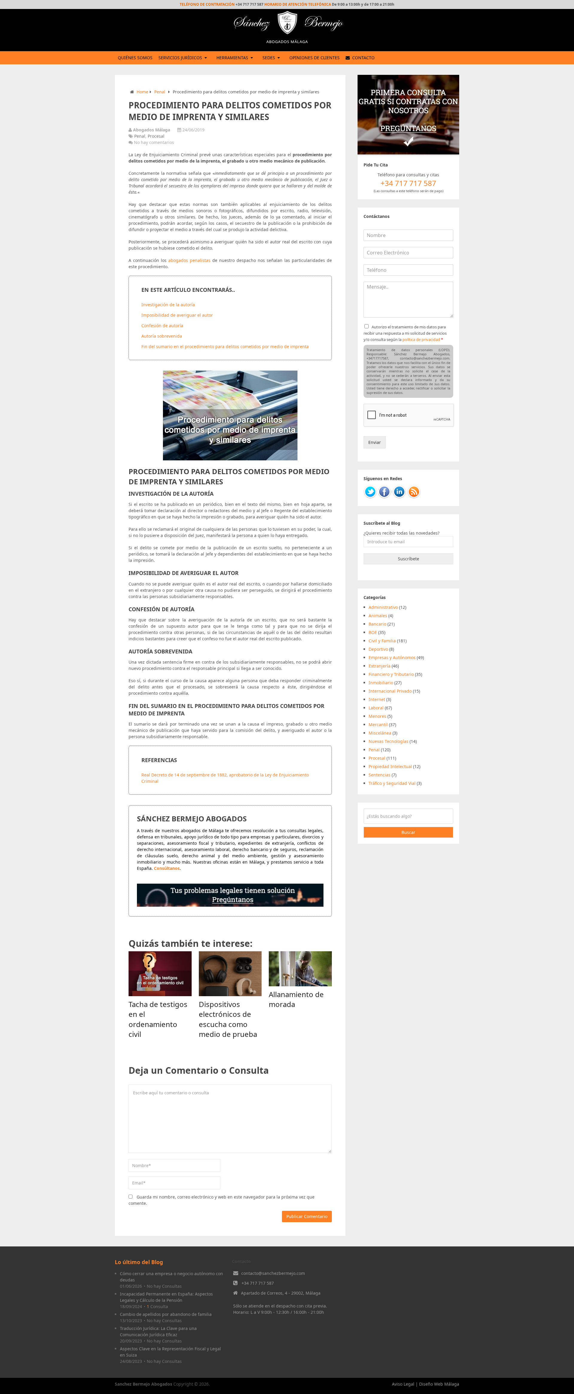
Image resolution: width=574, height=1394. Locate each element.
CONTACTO (363, 57)
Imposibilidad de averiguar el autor (177, 315)
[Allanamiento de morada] (300, 968)
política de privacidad (421, 339)
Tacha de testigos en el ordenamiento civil (158, 1019)
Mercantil (378, 724)
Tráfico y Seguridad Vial (392, 783)
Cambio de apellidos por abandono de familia (166, 1314)
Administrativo (383, 607)
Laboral (376, 708)
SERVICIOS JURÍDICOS (180, 57)
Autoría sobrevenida (161, 336)
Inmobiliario (381, 682)
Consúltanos (167, 868)
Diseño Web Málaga (439, 1384)
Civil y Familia (382, 641)
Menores (377, 716)
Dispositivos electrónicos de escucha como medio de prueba (228, 1019)
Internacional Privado (390, 691)
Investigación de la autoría (168, 304)
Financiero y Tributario (391, 674)
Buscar (408, 832)
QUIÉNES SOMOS (135, 57)
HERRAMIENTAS (232, 57)
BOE (373, 632)
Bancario (377, 624)
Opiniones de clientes (314, 57)
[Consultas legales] (230, 905)
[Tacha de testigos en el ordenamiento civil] (160, 973)
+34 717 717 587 (258, 1283)
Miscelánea (380, 733)
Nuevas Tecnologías (388, 741)
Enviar (374, 442)
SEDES (268, 57)
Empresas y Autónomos (392, 657)
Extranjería (379, 666)
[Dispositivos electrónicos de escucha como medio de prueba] (230, 973)
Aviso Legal (403, 1384)
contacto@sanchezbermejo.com (273, 1273)
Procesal (156, 136)
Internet (377, 699)
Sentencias (379, 775)
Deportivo (378, 649)
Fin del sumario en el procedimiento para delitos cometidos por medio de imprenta (225, 346)
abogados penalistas (189, 260)
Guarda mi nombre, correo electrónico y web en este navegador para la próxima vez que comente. (222, 1200)
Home (142, 92)
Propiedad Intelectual (390, 766)
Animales (378, 615)
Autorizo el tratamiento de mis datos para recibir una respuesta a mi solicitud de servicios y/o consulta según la (405, 333)
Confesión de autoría (162, 325)
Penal (159, 92)
